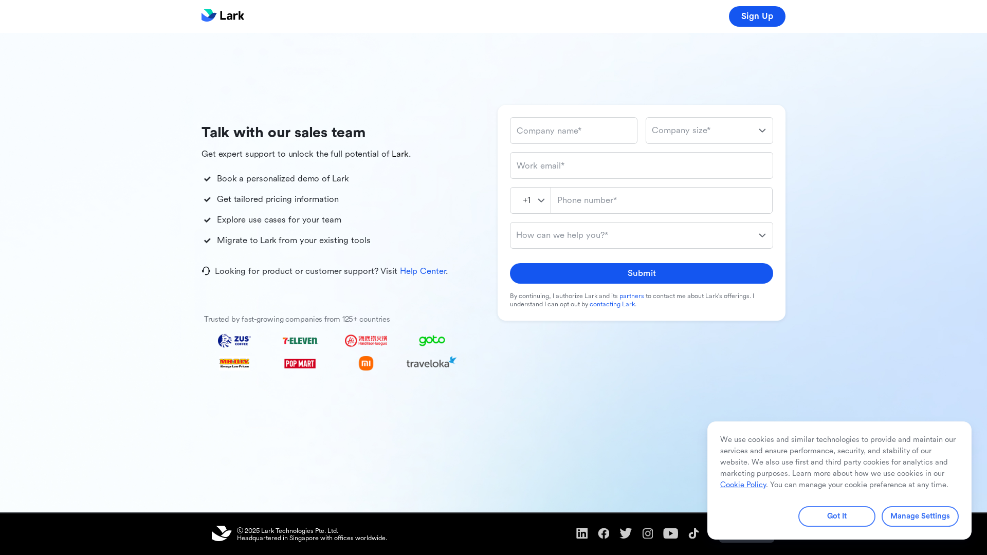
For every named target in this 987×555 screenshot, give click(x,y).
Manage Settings (920, 516)
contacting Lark (612, 304)
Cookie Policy (743, 484)
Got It (837, 516)
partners (631, 296)
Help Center (423, 271)
